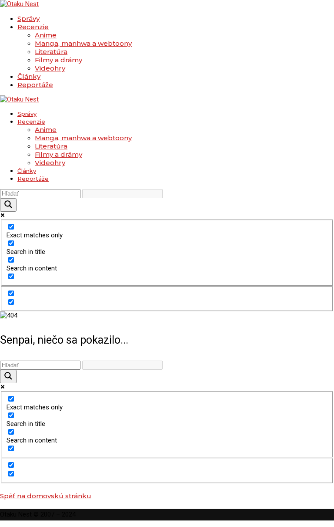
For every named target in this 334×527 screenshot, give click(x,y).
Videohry (50, 68)
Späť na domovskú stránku (45, 496)
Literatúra (51, 51)
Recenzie (33, 27)
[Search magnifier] (8, 205)
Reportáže (35, 85)
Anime (46, 35)
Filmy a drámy (58, 60)
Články (28, 76)
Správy (28, 18)
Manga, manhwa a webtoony (83, 43)
